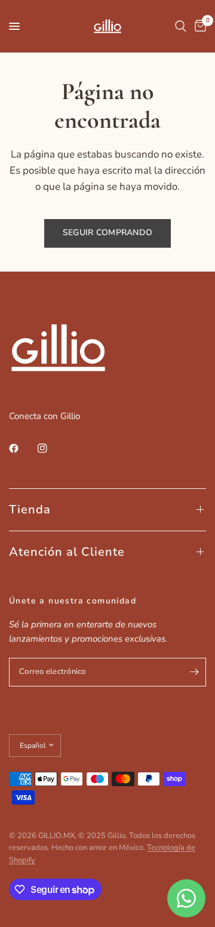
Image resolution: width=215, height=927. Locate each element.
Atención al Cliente (67, 552)
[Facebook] (22, 448)
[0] (198, 26)
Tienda (30, 509)
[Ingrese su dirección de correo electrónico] (194, 672)
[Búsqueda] (181, 26)
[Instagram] (51, 448)
